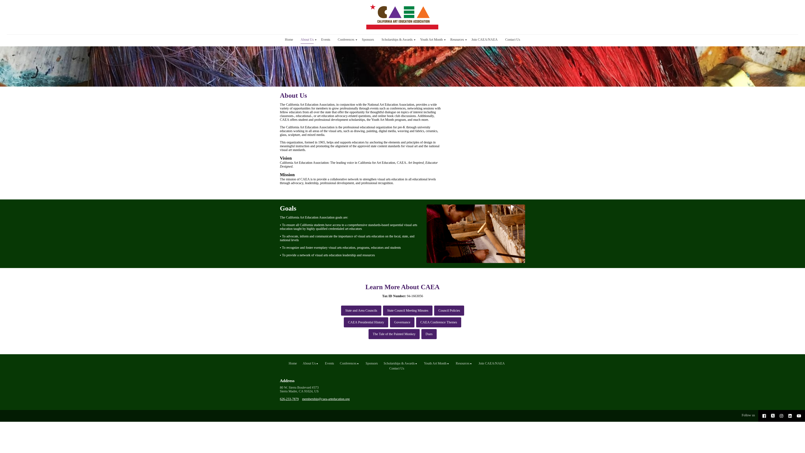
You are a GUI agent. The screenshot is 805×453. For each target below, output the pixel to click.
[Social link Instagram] (781, 416)
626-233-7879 (289, 399)
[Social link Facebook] (764, 416)
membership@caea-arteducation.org (326, 399)
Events (325, 39)
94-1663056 (402, 296)
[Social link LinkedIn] (790, 416)
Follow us (748, 415)
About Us (293, 95)
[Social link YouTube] (799, 416)
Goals (288, 208)
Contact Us (512, 39)
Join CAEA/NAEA (484, 39)
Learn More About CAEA (402, 287)
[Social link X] (773, 416)
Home (289, 39)
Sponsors (368, 39)
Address (287, 380)
